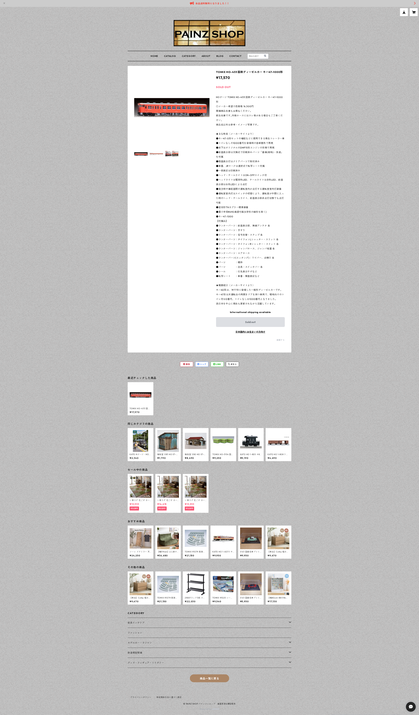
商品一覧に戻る (209, 678)
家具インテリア (136, 622)
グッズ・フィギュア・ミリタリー (146, 662)
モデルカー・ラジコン (140, 642)
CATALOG (170, 56)
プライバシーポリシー (140, 697)
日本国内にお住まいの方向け (250, 331)
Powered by (206, 709)
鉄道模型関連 (135, 652)
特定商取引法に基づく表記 (169, 697)
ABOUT (206, 56)
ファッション (135, 632)
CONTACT (235, 56)
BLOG (219, 56)
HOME (154, 56)
